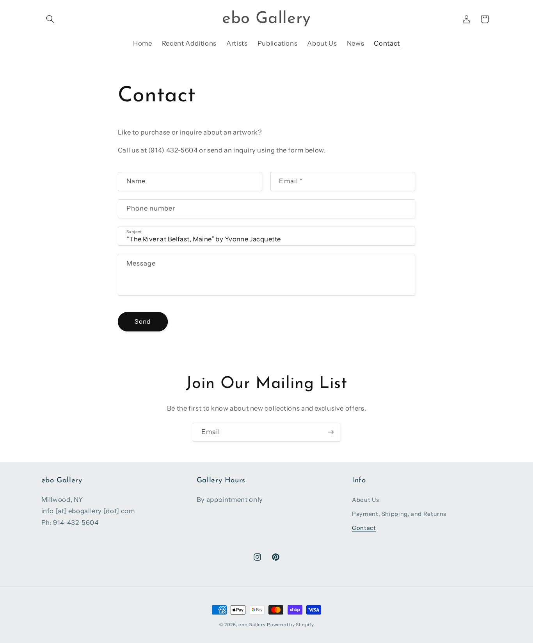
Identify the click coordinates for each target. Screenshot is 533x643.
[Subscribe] (331, 432)
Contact (364, 528)
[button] (50, 19)
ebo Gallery (251, 624)
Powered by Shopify (290, 624)
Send (143, 321)
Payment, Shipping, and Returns (399, 513)
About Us (365, 499)
